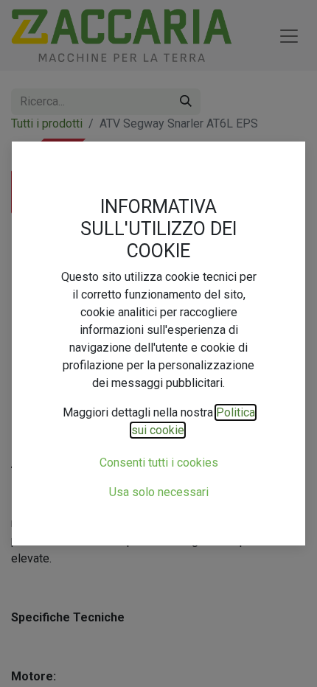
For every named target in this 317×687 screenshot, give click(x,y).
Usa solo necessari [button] (159, 492)
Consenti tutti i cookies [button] (159, 463)
